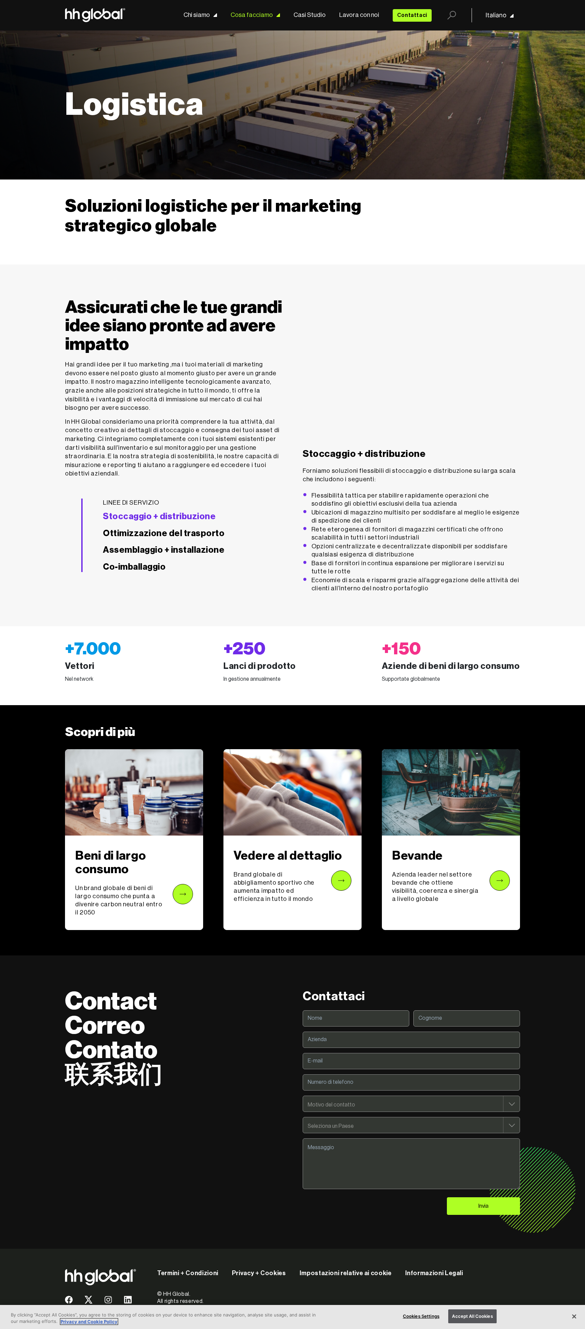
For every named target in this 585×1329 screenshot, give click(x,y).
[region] (292, 1317)
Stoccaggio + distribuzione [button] (159, 516)
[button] (134, 839)
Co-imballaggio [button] (134, 567)
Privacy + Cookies (259, 1273)
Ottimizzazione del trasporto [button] (163, 533)
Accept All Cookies (472, 1316)
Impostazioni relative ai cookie (346, 1273)
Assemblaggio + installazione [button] (163, 550)
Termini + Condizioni (187, 1273)
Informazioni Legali (434, 1273)
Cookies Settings (421, 1316)
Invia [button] (483, 1206)
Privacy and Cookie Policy (89, 1321)
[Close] (574, 1316)
